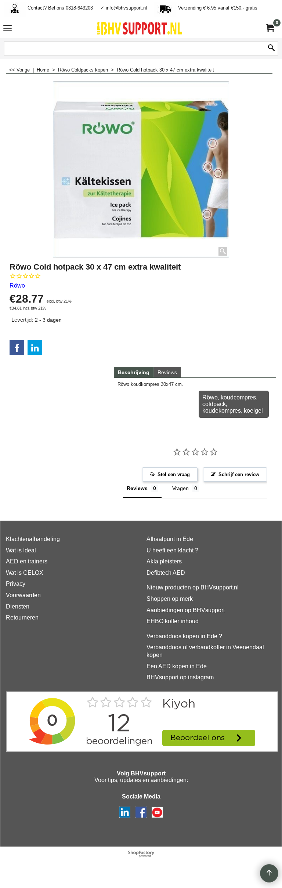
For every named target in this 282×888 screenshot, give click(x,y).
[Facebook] (17, 347)
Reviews (167, 372)
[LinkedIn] (35, 347)
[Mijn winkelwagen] (269, 28)
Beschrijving (133, 372)
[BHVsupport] (139, 28)
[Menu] (7, 29)
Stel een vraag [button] (174, 474)
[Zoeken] (271, 48)
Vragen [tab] (180, 488)
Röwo (17, 285)
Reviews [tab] (137, 488)
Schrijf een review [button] (238, 474)
